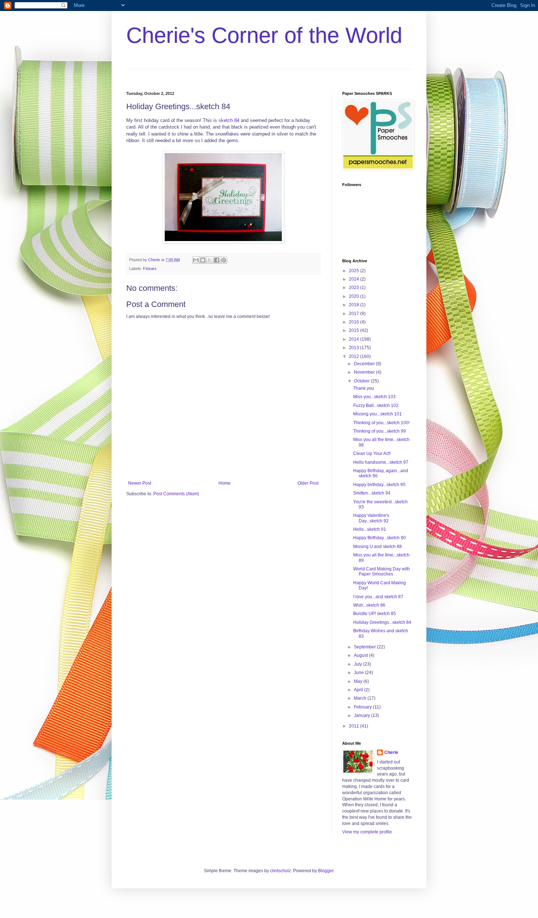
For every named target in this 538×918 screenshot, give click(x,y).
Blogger (325, 870)
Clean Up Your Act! (372, 453)
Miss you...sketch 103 (374, 396)
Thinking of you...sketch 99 (379, 431)
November (365, 372)
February (363, 707)
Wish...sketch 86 (369, 605)
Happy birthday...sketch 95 (379, 484)
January (362, 715)
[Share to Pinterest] (223, 260)
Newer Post (139, 483)
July (358, 664)
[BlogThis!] (202, 260)
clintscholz (280, 870)
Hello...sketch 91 (369, 529)
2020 (354, 296)
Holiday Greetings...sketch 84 (382, 622)
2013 (354, 347)
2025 (354, 270)
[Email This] (195, 260)
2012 (354, 356)
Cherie (391, 752)
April (359, 689)
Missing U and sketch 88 (377, 546)
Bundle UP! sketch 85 (374, 613)
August (361, 655)
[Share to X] (209, 260)
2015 (354, 330)
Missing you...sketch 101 (377, 414)
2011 (354, 726)
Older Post (308, 483)
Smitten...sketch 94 (372, 493)
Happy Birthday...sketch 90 (379, 537)
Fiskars (150, 268)
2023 (354, 287)
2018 (354, 304)
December (365, 363)
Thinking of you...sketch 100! (381, 422)
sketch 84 (228, 120)
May (358, 681)
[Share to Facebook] (216, 260)
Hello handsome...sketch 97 (380, 462)
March (360, 698)
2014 (354, 339)
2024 (354, 279)
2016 (354, 322)
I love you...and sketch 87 (378, 596)
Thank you (363, 388)
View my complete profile (367, 831)
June (359, 672)
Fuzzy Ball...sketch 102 (376, 405)
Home (224, 483)
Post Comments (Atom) (176, 493)
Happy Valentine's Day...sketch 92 (371, 518)
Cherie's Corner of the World (264, 35)
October (362, 381)
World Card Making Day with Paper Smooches (381, 571)
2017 (354, 313)
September (365, 646)
